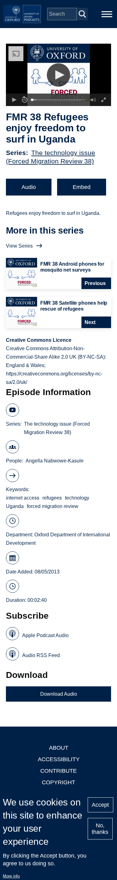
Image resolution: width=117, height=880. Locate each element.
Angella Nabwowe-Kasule (55, 460)
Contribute (58, 771)
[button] (58, 75)
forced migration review (52, 506)
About (58, 748)
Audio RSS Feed (41, 655)
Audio (29, 187)
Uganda (15, 506)
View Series (19, 246)
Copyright (58, 782)
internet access (22, 497)
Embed (81, 187)
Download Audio (58, 694)
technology (77, 497)
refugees (52, 497)
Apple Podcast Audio (45, 635)
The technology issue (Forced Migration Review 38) (57, 428)
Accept (100, 805)
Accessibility (59, 759)
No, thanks (100, 828)
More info (11, 876)
